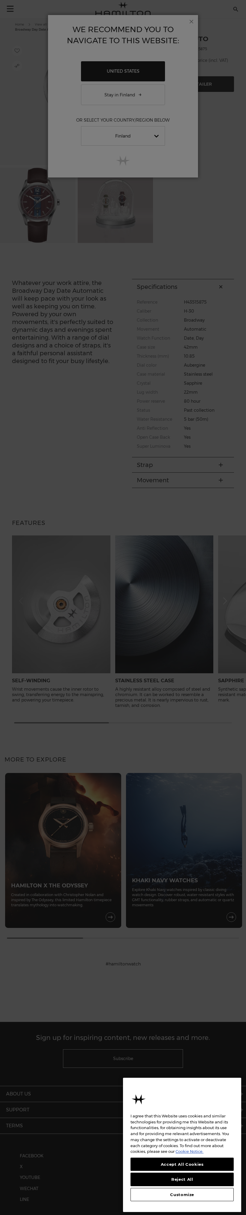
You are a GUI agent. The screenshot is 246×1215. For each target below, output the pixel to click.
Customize (182, 1194)
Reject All (182, 1179)
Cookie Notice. (189, 1151)
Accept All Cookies (182, 1164)
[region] (182, 1145)
